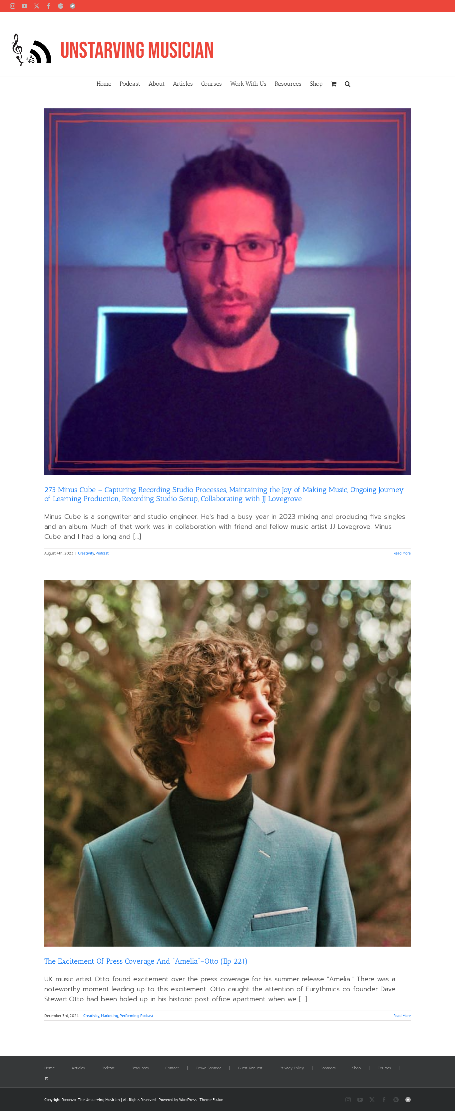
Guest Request (250, 1068)
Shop (356, 1068)
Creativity (86, 553)
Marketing (109, 1015)
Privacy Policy (291, 1068)
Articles (78, 1068)
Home (49, 1068)
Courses (384, 1068)
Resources (140, 1068)
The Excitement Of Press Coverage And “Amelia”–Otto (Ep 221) (146, 961)
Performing (129, 1015)
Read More (402, 553)
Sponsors (328, 1068)
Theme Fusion (212, 1099)
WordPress (188, 1099)
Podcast (102, 553)
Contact (172, 1068)
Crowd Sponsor (208, 1068)
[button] (347, 83)
